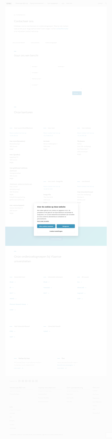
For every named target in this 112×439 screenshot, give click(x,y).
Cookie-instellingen (56, 231)
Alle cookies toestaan (46, 226)
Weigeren (65, 226)
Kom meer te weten (43, 221)
